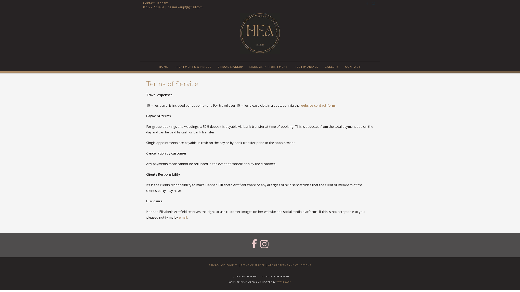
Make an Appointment (268, 66)
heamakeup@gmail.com (185, 7)
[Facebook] (367, 3)
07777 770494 (153, 7)
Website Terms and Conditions (289, 265)
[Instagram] (373, 3)
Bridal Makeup (230, 66)
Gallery (332, 66)
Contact (353, 66)
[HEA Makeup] (260, 36)
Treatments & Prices (193, 66)
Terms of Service (253, 265)
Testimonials (306, 66)
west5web (284, 282)
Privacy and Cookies (223, 265)
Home (163, 66)
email (183, 217)
